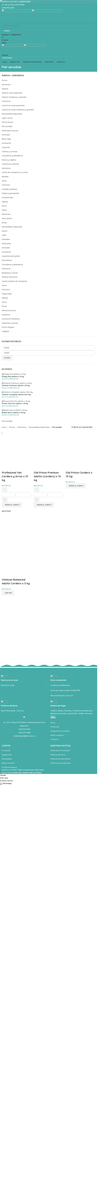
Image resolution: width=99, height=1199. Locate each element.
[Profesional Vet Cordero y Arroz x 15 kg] (16, 525)
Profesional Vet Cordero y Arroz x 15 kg (15, 628)
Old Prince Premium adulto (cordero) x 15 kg (47, 628)
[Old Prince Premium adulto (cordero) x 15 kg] (48, 525)
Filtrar (7, 358)
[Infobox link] (73, 1077)
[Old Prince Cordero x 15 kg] (80, 525)
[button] (12, 656)
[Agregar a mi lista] (5, 619)
